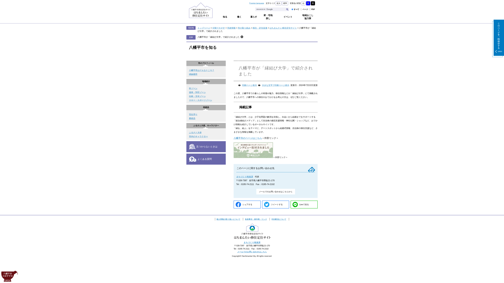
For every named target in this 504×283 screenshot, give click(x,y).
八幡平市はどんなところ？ (201, 70)
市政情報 (231, 28)
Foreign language (256, 3)
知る (225, 17)
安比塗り (193, 114)
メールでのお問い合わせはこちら (252, 252)
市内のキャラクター (198, 136)
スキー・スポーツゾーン (200, 100)
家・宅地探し (268, 17)
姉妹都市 (193, 74)
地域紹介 (206, 81)
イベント (288, 17)
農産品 (192, 118)
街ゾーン (193, 88)
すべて (296, 9)
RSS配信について (279, 219)
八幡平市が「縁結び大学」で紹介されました (219, 37)
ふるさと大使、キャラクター (206, 125)
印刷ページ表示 (249, 85)
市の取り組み (244, 28)
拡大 (278, 3)
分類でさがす (218, 28)
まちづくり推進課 (244, 177)
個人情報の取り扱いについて (228, 219)
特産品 (206, 107)
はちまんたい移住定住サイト (283, 28)
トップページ (204, 28)
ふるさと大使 (195, 132)
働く (239, 17)
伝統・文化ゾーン (197, 96)
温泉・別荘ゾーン (197, 92)
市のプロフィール (206, 63)
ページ (305, 9)
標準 (285, 3)
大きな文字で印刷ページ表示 (275, 85)
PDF (313, 9)
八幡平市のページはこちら (248, 138)
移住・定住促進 (260, 28)
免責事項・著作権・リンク (256, 219)
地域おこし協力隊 (307, 17)
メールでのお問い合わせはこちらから (275, 192)
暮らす (253, 17)
